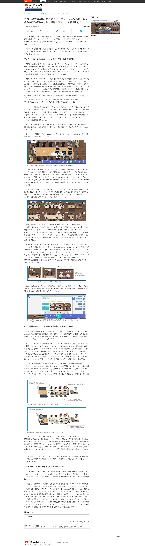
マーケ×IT (72, 1)
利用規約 (118, 536)
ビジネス (43, 1)
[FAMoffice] (105, 27)
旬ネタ (103, 1)
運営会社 (47, 544)
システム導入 (63, 1)
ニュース (35, 1)
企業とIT (55, 1)
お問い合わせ (28, 544)
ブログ (109, 1)
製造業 (79, 1)
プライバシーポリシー (38, 544)
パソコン (96, 1)
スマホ (90, 1)
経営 (49, 1)
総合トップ (28, 1)
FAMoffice (29, 517)
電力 (85, 1)
